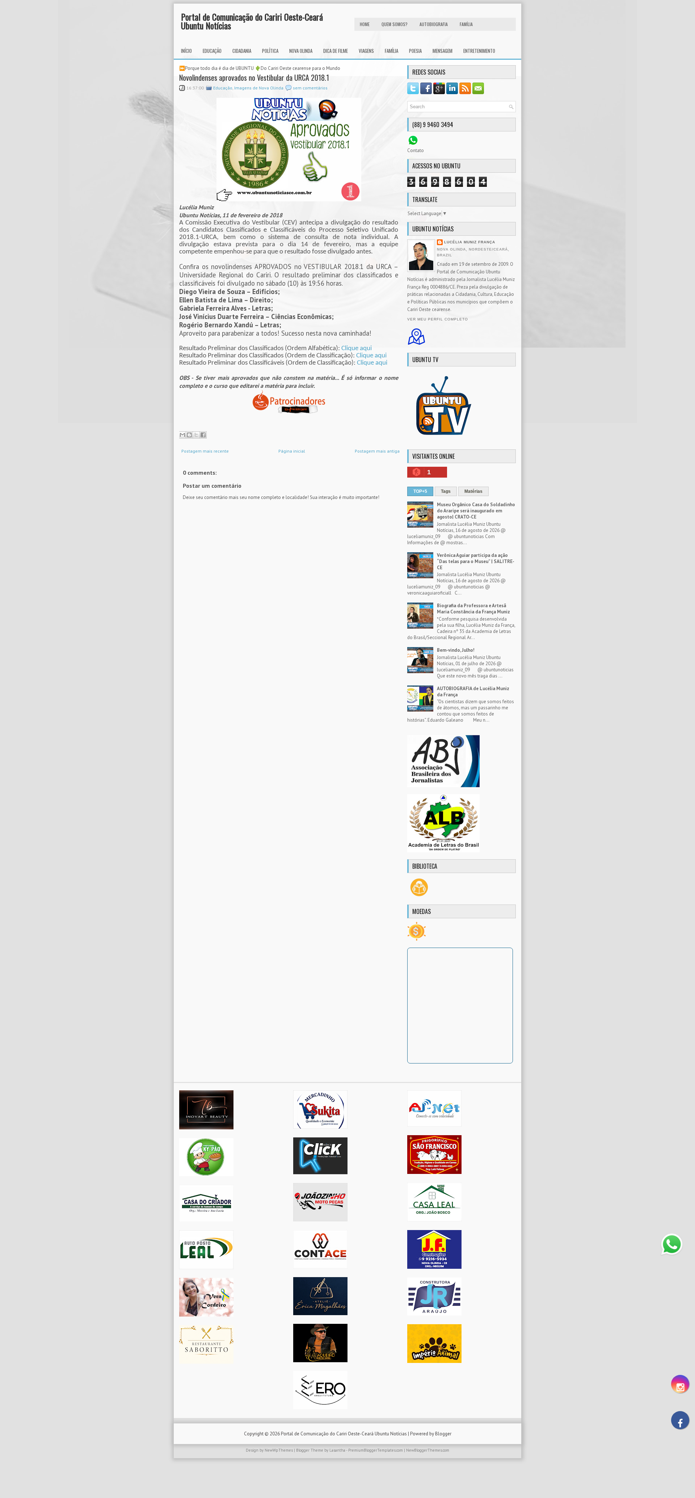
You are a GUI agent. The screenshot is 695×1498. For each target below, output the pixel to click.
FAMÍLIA (466, 24)
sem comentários (310, 88)
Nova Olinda (300, 50)
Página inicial (291, 451)
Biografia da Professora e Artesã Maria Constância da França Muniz (473, 609)
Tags (446, 491)
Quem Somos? (395, 24)
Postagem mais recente (205, 451)
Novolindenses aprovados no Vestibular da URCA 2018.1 (254, 77)
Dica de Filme (335, 50)
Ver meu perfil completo (437, 319)
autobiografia (434, 24)
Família (391, 50)
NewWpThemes (279, 1450)
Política (270, 50)
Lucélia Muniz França (469, 242)
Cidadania (241, 50)
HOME (365, 24)
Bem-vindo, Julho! (456, 650)
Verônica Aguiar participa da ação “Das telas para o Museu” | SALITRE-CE (475, 561)
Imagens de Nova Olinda (258, 88)
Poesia (415, 50)
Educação (212, 50)
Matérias (473, 491)
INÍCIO (186, 50)
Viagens (366, 50)
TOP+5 (420, 491)
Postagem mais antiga (377, 451)
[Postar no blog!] (189, 435)
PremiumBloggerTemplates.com (375, 1450)
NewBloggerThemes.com (427, 1450)
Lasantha (337, 1450)
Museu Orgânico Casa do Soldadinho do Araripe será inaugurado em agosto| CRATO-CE (476, 511)
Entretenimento (479, 50)
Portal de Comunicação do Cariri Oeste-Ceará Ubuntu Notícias (252, 21)
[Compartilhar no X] (196, 435)
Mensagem (442, 50)
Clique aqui (356, 348)
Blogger (443, 1434)
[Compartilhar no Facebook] (203, 435)
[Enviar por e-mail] (182, 435)
